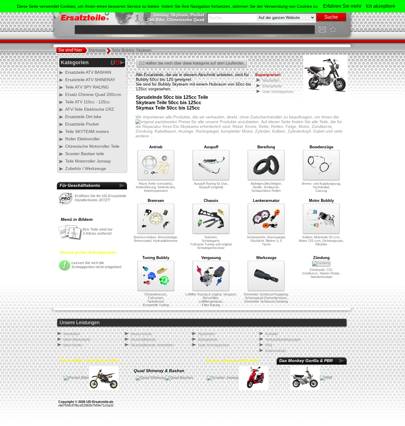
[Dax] (305, 378)
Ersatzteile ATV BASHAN (88, 72)
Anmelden (71, 334)
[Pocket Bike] (76, 378)
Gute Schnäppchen (278, 92)
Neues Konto (141, 334)
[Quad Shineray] (150, 378)
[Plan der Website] (343, 29)
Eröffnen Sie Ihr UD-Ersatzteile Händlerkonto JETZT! (100, 198)
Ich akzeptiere (380, 6)
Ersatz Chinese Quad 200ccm (93, 94)
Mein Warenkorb (76, 339)
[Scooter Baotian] (254, 378)
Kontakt (271, 334)
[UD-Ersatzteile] (333, 29)
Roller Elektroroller (82, 138)
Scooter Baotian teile (84, 153)
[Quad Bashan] (179, 378)
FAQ (268, 345)
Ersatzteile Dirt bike (83, 116)
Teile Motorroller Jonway (88, 161)
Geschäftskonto (143, 339)
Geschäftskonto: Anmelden (152, 345)
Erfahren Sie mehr (342, 6)
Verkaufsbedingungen (283, 339)
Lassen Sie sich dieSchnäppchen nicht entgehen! (96, 265)
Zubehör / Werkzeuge (85, 168)
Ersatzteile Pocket (82, 124)
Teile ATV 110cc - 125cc (87, 101)
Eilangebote (272, 86)
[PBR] (326, 378)
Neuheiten (270, 80)
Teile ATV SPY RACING (87, 87)
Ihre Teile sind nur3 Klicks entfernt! (98, 231)
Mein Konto (72, 345)
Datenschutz (275, 351)
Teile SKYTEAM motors (87, 131)
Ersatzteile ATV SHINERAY (90, 79)
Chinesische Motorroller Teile (92, 146)
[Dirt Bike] (104, 378)
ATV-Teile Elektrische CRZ (89, 109)
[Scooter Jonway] (223, 378)
